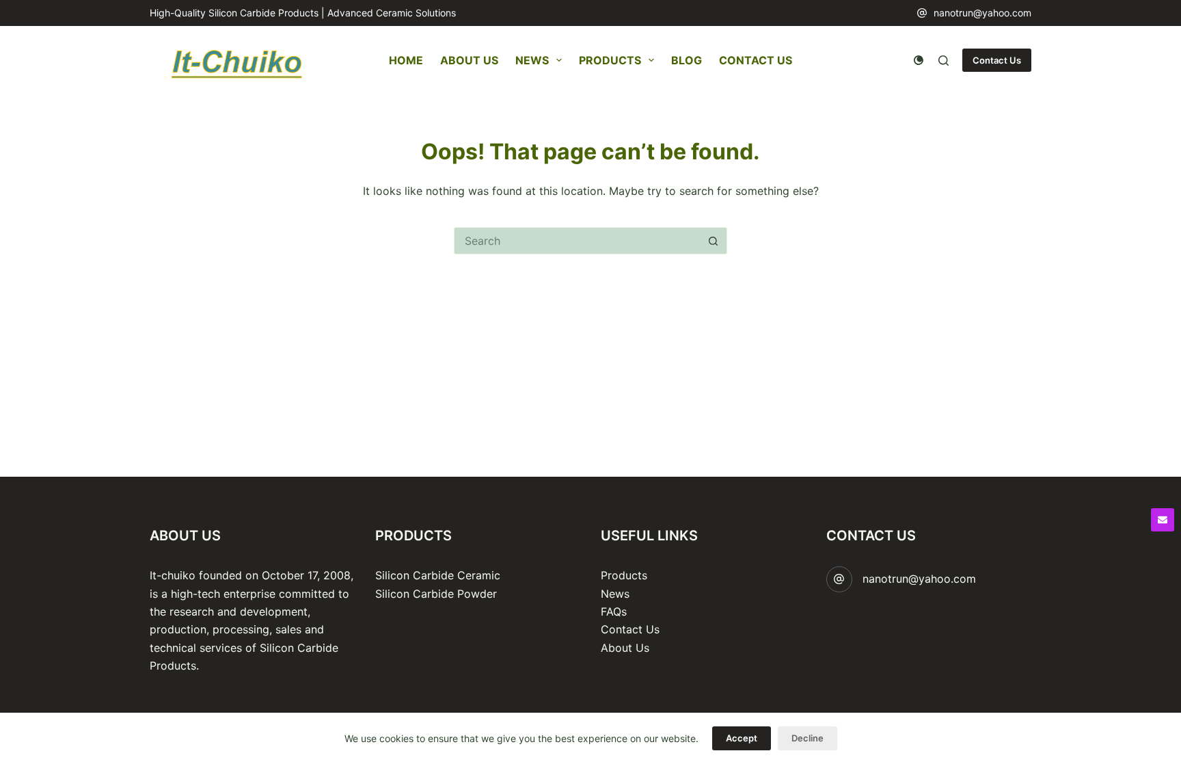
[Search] (943, 60)
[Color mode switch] (918, 60)
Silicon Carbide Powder (436, 594)
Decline (807, 738)
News (532, 60)
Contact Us (755, 60)
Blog (686, 60)
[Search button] (713, 240)
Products (610, 60)
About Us (469, 60)
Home (406, 60)
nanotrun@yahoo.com (982, 12)
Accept (741, 738)
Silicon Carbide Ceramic (437, 575)
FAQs (614, 611)
